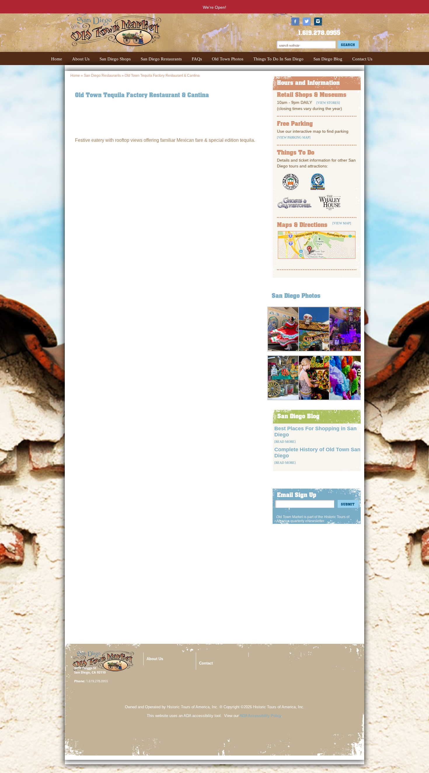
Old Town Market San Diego (126, 36)
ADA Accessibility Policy (260, 715)
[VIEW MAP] (341, 223)
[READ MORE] (285, 441)
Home (75, 76)
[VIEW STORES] (327, 102)
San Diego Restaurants (102, 76)
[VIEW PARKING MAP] (294, 137)
